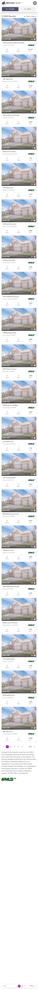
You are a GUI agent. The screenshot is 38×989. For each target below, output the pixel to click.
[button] (35, 3)
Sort (29, 9)
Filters (11, 9)
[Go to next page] (34, 746)
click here (14, 768)
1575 (30, 746)
